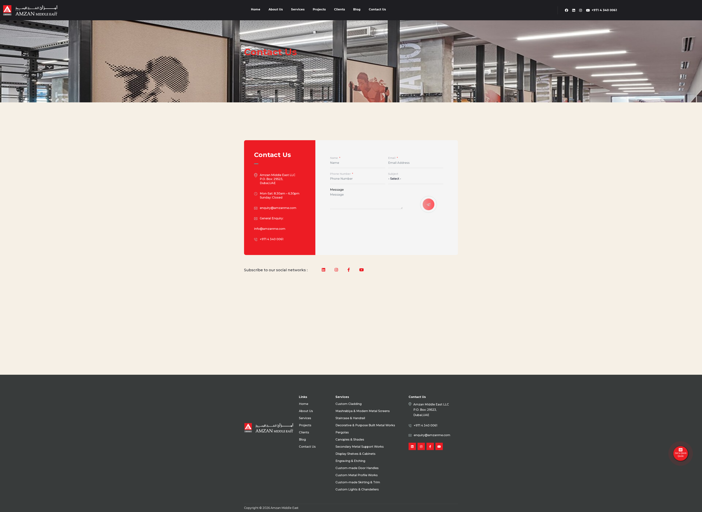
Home (255, 9)
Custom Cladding (348, 404)
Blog (357, 9)
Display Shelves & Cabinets (355, 454)
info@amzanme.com (269, 229)
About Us (276, 9)
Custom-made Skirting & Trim (357, 482)
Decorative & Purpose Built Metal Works (365, 425)
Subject (393, 173)
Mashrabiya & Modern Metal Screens (362, 411)
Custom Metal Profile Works (356, 475)
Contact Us (377, 9)
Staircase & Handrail (350, 418)
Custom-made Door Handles (357, 468)
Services (298, 9)
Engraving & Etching (350, 461)
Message (337, 189)
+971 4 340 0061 (604, 10)
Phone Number (340, 173)
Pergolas (342, 432)
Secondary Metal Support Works (359, 446)
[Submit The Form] (428, 204)
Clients (339, 9)
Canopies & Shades (349, 439)
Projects (319, 9)
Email (391, 158)
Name (334, 158)
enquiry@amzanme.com (278, 208)
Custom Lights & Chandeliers (357, 489)
